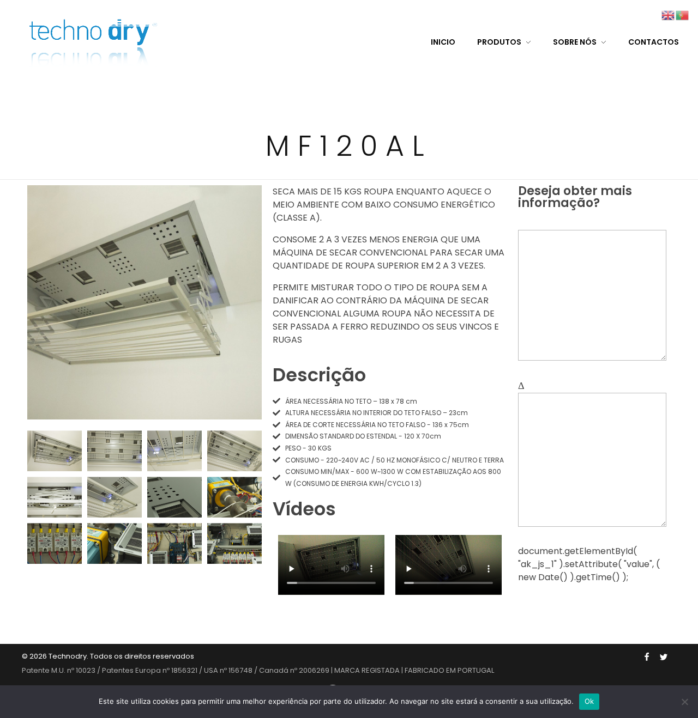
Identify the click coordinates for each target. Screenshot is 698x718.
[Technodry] (96, 41)
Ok (589, 701)
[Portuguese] (683, 14)
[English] (668, 14)
